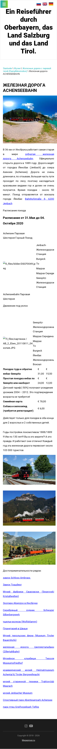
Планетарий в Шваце (15, 628)
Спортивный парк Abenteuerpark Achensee (27, 700)
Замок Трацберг (12, 584)
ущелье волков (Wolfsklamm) (20, 621)
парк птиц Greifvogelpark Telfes (21, 706)
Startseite (7, 68)
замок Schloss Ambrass (17, 577)
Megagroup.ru (28, 740)
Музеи (17, 68)
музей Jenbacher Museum (17, 692)
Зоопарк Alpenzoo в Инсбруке (20, 603)
